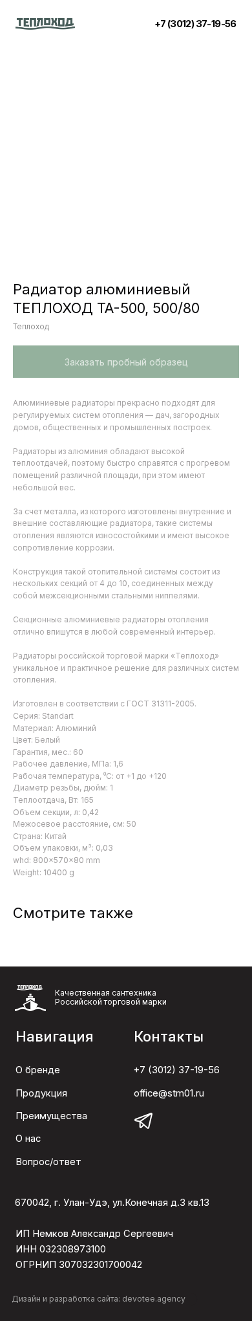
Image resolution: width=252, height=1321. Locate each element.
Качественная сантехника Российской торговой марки (111, 997)
